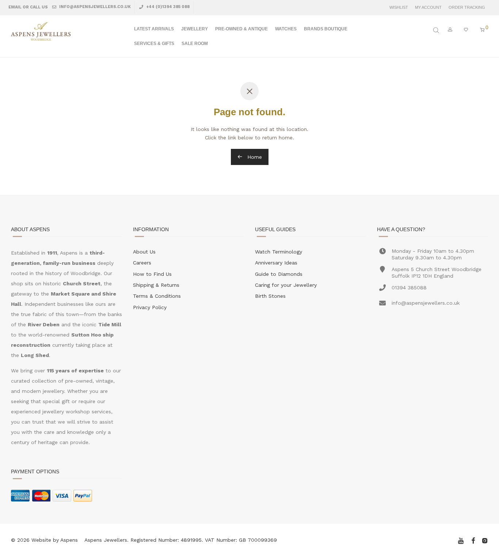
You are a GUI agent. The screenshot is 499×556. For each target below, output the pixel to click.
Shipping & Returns (156, 285)
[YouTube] (461, 540)
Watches (286, 28)
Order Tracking (467, 7)
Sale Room (195, 43)
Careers (142, 263)
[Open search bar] (437, 30)
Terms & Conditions (157, 296)
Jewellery (194, 28)
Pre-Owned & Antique (241, 28)
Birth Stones (270, 296)
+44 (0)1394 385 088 (167, 6)
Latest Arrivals (154, 28)
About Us (144, 252)
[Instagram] (484, 540)
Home (253, 157)
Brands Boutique (325, 28)
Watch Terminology (278, 252)
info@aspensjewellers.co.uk (94, 6)
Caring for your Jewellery (286, 285)
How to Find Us (152, 274)
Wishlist (398, 7)
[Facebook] (473, 540)
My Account (428, 7)
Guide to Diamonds (278, 274)
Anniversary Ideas (276, 263)
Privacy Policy (150, 307)
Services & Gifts (154, 43)
